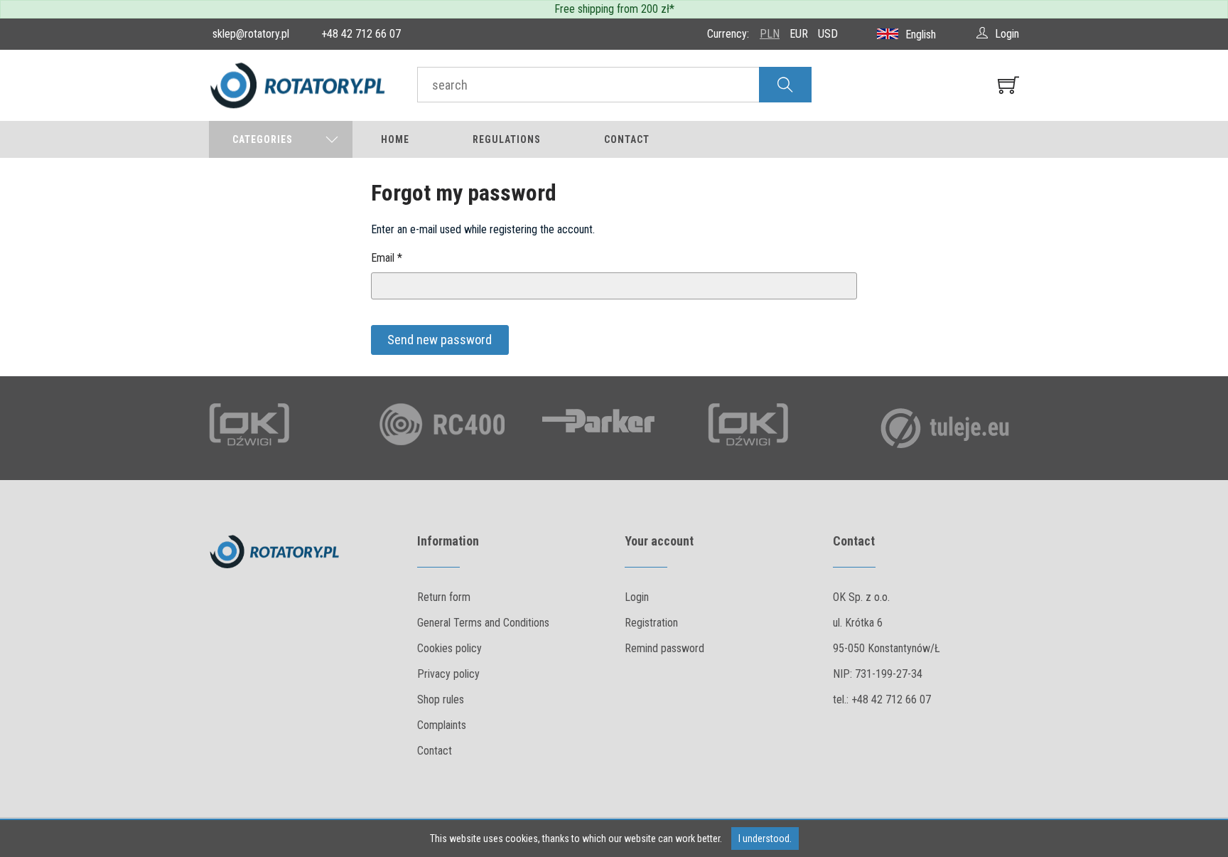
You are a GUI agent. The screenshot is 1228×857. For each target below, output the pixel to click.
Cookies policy (449, 648)
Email (386, 258)
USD (828, 34)
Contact (627, 139)
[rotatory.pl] (302, 85)
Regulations (507, 139)
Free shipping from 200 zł (611, 9)
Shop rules (440, 699)
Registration (651, 622)
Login (637, 597)
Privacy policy (448, 674)
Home (395, 139)
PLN (770, 34)
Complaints (441, 725)
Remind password (664, 648)
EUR (799, 34)
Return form (443, 597)
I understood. (765, 838)
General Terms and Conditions (483, 622)
